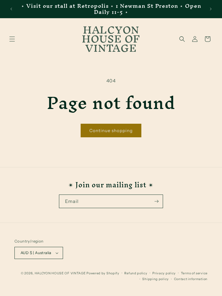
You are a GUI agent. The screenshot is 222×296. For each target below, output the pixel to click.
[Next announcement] (210, 9)
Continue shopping (111, 130)
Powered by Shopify (102, 273)
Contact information (191, 279)
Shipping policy (155, 279)
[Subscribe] (156, 201)
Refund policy (135, 273)
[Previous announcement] (11, 9)
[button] (12, 39)
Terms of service (194, 273)
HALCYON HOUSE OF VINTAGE (60, 273)
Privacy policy (164, 273)
